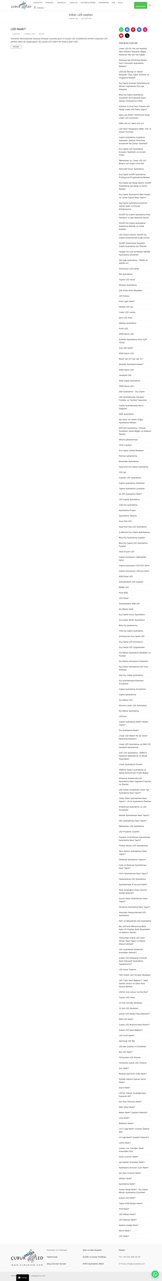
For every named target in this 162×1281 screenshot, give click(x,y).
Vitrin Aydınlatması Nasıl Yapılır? (133, 873)
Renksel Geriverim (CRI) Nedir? (133, 1074)
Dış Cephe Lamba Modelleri (131, 450)
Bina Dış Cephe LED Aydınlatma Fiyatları (133, 544)
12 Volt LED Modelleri (128, 1008)
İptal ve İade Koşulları (92, 1250)
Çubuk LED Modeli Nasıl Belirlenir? (134, 1014)
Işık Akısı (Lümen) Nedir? (130, 1173)
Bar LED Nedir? (126, 1052)
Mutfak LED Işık (126, 307)
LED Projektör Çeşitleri (129, 831)
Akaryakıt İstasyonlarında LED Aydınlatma (132, 914)
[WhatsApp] (121, 29)
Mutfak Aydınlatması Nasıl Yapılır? (134, 815)
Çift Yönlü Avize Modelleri (130, 290)
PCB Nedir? (124, 1209)
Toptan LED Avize (127, 279)
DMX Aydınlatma (126, 414)
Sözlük (41, 34)
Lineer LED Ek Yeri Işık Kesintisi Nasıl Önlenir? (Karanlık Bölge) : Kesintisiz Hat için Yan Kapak (133, 51)
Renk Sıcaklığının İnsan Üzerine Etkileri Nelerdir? (133, 891)
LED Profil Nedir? (126, 1035)
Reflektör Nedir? (126, 1123)
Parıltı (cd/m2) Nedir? (128, 1157)
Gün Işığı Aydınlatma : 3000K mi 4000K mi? (133, 261)
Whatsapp (141, 6)
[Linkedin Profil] (103, 1276)
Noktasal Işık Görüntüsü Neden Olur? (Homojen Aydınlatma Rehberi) (133, 63)
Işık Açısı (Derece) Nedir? (130, 1101)
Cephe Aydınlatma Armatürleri (132, 689)
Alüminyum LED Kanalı (129, 269)
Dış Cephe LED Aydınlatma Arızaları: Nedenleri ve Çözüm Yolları (132, 152)
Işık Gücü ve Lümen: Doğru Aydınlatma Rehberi (131, 421)
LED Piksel (123, 598)
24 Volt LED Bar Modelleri (130, 1003)
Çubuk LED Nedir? (127, 1198)
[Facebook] (127, 29)
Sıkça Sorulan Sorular (56, 1264)
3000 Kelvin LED (126, 386)
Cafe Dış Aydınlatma (128, 505)
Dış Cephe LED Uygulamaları (132, 647)
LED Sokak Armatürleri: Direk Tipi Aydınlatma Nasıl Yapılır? (134, 791)
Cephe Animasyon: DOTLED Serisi (134, 565)
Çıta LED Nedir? (126, 348)
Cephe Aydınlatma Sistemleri (132, 483)
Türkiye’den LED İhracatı (130, 1057)
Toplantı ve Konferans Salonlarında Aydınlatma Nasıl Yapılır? (134, 838)
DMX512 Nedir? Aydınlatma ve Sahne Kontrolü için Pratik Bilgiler (134, 771)
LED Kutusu (124, 296)
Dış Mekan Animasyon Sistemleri (133, 661)
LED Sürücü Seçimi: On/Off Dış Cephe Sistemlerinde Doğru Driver (134, 236)
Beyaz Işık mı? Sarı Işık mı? (131, 359)
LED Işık (122, 472)
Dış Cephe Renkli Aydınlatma (132, 620)
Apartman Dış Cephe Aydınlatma (133, 467)
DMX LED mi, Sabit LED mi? (131, 123)
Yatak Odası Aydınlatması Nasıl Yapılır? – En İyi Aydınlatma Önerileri (135, 800)
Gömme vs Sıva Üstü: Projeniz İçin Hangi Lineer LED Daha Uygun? (134, 108)
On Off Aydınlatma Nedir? (130, 494)
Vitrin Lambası (125, 445)
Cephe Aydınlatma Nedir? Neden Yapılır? (133, 723)
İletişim (122, 1250)
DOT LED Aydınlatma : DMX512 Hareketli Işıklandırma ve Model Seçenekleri (133, 756)
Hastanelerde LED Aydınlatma (132, 879)
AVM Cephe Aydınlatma (129, 380)
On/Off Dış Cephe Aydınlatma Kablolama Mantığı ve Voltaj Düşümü (132, 226)
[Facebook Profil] (88, 1276)
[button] (155, 1274)
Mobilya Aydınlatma (128, 285)
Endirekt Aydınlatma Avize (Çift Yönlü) (133, 341)
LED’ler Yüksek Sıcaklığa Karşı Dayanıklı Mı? (132, 1094)
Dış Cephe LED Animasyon (131, 642)
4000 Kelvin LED (126, 370)
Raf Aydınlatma (125, 274)
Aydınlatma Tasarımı (128, 516)
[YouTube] (121, 35)
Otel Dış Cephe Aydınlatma (131, 675)
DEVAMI (16, 47)
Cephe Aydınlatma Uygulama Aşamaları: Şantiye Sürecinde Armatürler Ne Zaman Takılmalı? (133, 140)
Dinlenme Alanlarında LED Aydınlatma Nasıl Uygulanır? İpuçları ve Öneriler (135, 781)
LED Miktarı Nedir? (127, 1214)
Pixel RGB (123, 593)
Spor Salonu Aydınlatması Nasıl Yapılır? (133, 852)
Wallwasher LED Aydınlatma (131, 826)
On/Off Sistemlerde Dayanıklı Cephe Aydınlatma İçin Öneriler (133, 244)
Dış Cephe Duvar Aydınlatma (132, 614)
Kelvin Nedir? (125, 1230)
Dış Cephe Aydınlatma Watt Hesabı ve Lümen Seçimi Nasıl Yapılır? (134, 196)
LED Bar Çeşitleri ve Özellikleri (132, 1046)
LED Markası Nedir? (128, 1220)
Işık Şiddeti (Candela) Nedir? (132, 1162)
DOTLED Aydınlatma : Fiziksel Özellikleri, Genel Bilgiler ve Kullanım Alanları (135, 431)
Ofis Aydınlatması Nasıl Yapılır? (133, 821)
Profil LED (123, 328)
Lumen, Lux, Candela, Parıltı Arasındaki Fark (131, 1149)
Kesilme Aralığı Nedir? (128, 1225)
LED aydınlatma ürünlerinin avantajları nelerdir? (131, 951)
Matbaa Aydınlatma (127, 323)
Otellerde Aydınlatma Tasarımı (132, 859)
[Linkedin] (106, 1276)
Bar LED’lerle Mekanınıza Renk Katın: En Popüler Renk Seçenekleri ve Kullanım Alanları (134, 929)
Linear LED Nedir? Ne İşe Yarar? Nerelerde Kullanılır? (133, 737)
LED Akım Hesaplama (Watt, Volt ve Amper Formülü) (135, 130)
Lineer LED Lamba (127, 312)
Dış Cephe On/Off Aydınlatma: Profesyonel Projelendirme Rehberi (134, 176)
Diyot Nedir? (124, 1087)
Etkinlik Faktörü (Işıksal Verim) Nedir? (132, 1080)
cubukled (16, 34)
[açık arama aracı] (150, 5)
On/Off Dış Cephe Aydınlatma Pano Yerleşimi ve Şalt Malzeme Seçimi (134, 216)
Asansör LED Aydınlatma (130, 477)
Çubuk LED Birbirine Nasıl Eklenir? (134, 1024)
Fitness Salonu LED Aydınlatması (133, 845)
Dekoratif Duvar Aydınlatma (131, 169)
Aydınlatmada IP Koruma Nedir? (133, 884)
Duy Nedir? (124, 1068)
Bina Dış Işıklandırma (128, 625)
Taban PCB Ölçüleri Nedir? (131, 1203)
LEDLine (122, 716)
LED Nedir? (18, 29)
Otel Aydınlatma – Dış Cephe (132, 391)
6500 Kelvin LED (126, 353)
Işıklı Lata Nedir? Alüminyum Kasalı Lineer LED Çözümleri (134, 116)
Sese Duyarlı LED (126, 551)
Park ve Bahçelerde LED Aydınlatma (135, 921)
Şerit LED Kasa (125, 317)
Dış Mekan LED (126, 700)
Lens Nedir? (124, 1118)
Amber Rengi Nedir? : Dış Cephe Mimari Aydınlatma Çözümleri (133, 1191)
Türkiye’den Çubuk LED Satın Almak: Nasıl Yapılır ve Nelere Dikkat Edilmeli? (132, 941)
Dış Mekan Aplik (126, 609)
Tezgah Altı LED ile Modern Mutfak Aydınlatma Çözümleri (134, 253)
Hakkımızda (52, 1257)
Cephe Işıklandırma (127, 694)
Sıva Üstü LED (125, 521)
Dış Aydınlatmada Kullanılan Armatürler (131, 682)
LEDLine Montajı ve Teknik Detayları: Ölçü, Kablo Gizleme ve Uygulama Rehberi (134, 74)
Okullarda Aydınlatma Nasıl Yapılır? (134, 907)
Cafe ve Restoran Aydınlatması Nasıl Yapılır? (132, 866)
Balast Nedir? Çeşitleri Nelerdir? (133, 1112)
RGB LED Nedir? (126, 1019)
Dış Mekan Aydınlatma (129, 711)
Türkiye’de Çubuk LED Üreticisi (133, 1063)
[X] (127, 35)
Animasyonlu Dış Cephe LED (131, 636)
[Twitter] (110, 1276)
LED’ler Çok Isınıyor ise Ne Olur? (133, 992)
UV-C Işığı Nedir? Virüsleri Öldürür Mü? (134, 1130)
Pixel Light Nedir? (127, 301)
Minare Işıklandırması (128, 439)
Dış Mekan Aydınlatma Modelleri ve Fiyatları (134, 654)
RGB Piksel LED (126, 576)
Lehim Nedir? (125, 1143)
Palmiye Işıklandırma (128, 456)
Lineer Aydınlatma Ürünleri (131, 764)
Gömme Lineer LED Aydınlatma (133, 705)
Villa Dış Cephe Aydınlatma (131, 631)
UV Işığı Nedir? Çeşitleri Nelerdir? (134, 1137)
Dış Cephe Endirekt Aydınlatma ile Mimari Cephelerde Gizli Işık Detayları (134, 86)
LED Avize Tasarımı (127, 969)
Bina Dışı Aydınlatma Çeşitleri (132, 537)
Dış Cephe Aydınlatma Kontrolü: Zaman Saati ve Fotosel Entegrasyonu (133, 206)
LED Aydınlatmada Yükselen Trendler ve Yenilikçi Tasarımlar (133, 398)
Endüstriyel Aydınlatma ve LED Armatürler (132, 808)
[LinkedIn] (139, 29)
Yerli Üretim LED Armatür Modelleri (134, 975)
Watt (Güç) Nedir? (127, 1107)
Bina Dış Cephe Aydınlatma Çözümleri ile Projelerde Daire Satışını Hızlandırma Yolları (132, 98)
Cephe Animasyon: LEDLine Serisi (134, 571)
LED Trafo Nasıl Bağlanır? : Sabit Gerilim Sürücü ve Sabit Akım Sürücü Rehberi (133, 983)
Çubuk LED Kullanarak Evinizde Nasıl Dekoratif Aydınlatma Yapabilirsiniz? (133, 961)
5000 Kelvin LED (126, 334)
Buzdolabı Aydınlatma (128, 461)
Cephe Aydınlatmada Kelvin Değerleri (131, 407)
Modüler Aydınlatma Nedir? (131, 364)
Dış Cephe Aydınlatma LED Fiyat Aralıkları (133, 668)
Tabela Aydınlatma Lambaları (132, 488)
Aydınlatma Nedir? (127, 1184)
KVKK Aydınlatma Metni (93, 1264)
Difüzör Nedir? (125, 1178)
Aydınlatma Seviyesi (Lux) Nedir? (133, 1167)
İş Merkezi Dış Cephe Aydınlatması (134, 532)
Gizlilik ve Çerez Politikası (94, 1257)
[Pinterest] (133, 29)
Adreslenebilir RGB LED (129, 603)
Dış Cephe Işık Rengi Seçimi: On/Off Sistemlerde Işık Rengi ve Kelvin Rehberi (135, 186)
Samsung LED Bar (127, 1041)
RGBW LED (124, 587)
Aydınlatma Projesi (127, 510)
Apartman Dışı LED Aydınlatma (133, 527)
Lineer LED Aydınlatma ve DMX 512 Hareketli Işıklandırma (135, 745)
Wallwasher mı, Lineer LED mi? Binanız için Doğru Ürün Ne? (132, 162)
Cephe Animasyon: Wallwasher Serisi (132, 558)
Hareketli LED (125, 375)
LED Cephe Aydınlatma (129, 499)
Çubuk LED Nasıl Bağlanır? (131, 1030)
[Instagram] (145, 29)
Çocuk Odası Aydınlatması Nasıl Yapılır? (133, 900)
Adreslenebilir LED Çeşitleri (131, 582)
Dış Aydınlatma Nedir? (129, 730)
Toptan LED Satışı (127, 997)
